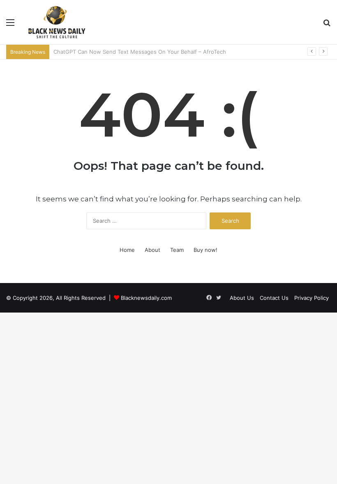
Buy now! (205, 250)
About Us (242, 298)
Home (127, 250)
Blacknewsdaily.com (146, 298)
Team (177, 250)
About (152, 250)
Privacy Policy (311, 298)
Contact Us (274, 298)
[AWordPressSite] (57, 22)
